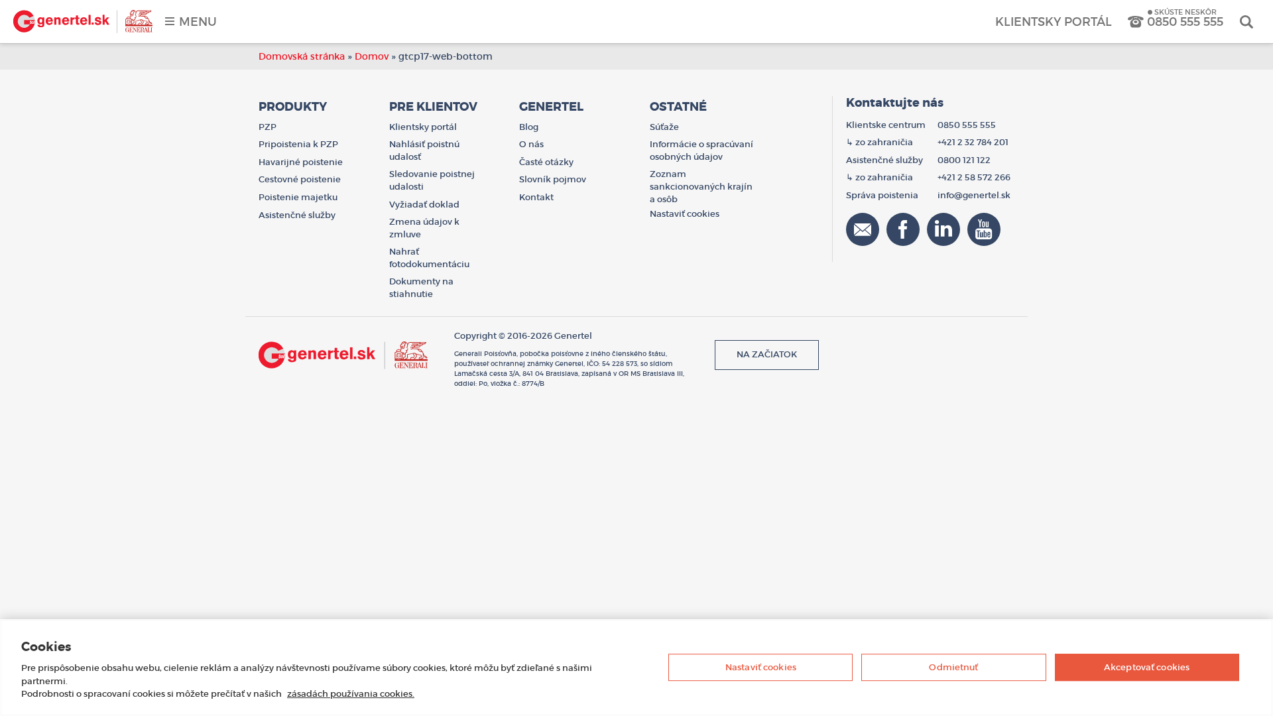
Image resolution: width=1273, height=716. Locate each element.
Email (862, 229)
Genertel (82, 21)
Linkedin (943, 229)
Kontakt (536, 197)
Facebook (903, 229)
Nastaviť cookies (760, 667)
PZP (267, 127)
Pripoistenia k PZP (298, 144)
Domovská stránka (302, 56)
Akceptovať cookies (1146, 667)
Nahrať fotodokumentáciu (429, 258)
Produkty (293, 107)
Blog (528, 127)
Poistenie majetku (298, 197)
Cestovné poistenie (300, 179)
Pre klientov (433, 107)
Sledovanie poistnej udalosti (432, 180)
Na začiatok (767, 354)
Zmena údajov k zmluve (424, 228)
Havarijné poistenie (301, 162)
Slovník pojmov (552, 179)
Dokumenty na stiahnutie (421, 288)
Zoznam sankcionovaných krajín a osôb (701, 186)
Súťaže (664, 127)
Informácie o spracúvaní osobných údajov (701, 150)
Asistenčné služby (297, 215)
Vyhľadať (1246, 21)
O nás (531, 144)
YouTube (983, 229)
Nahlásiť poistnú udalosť (424, 150)
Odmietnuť (953, 667)
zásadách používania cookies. (350, 693)
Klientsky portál (1053, 22)
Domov (372, 56)
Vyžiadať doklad (424, 204)
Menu (198, 22)
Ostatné (678, 107)
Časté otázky (546, 162)
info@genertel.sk (974, 195)
